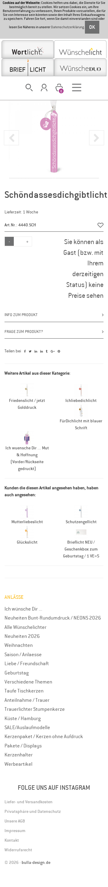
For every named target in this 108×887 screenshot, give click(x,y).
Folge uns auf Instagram (54, 787)
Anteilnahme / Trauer (27, 700)
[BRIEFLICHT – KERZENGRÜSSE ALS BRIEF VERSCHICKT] (28, 67)
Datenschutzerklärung (67, 27)
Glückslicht (27, 542)
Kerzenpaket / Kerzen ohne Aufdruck (43, 736)
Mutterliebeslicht (27, 521)
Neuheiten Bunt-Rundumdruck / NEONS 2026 (52, 617)
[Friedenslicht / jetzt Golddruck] (27, 390)
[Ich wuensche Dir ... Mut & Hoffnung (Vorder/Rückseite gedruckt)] (27, 437)
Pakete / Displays (23, 745)
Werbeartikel (18, 764)
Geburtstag (16, 672)
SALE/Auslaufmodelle (27, 727)
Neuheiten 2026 (22, 636)
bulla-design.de (36, 862)
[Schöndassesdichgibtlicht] (54, 133)
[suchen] (29, 87)
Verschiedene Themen (28, 681)
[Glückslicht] (27, 531)
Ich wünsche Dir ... (23, 608)
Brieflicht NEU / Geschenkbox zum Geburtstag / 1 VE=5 (81, 549)
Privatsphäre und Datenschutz (32, 811)
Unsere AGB (14, 821)
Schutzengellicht (81, 521)
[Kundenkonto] (44, 87)
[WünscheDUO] (80, 67)
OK (92, 27)
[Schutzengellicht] (81, 511)
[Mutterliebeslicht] (27, 511)
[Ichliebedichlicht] (81, 390)
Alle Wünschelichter (25, 627)
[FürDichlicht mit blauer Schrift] (81, 410)
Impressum (15, 830)
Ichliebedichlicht (81, 400)
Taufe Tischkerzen (24, 690)
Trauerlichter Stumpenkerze (34, 709)
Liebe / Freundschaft (26, 663)
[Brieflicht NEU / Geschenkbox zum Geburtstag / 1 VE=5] (81, 531)
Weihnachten (18, 645)
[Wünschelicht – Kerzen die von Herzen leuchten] (80, 49)
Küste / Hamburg (22, 718)
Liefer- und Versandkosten (28, 801)
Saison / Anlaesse (23, 654)
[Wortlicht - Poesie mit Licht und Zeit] (28, 49)
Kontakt (11, 840)
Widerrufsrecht (18, 849)
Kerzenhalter (18, 754)
